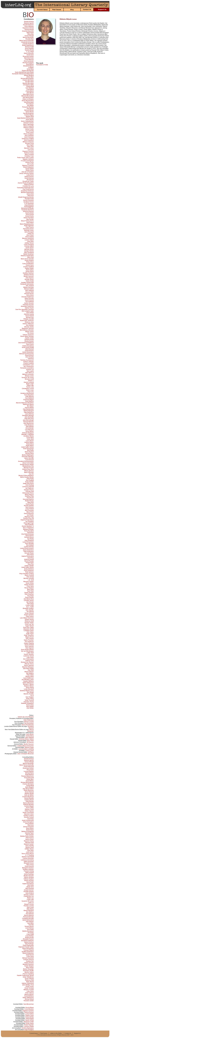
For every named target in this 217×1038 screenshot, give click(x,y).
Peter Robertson (29, 551)
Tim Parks (31, 932)
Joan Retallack (29, 540)
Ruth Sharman (29, 594)
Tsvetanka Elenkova (27, 210)
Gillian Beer (30, 77)
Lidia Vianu (30, 657)
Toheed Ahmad (29, 29)
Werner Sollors (29, 972)
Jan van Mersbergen (27, 651)
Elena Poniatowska (28, 725)
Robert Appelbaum (28, 45)
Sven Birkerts (30, 88)
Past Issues (43, 1033)
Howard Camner (29, 123)
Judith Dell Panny (28, 483)
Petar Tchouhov (29, 635)
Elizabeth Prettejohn (27, 940)
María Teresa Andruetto (26, 40)
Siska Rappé (30, 1018)
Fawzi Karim (30, 344)
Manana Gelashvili (28, 238)
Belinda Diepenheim (27, 192)
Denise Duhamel (28, 200)
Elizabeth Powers (28, 939)
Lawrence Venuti (28, 656)
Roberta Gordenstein (27, 255)
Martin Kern (30, 887)
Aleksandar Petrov (28, 493)
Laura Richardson (28, 542)
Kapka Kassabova (28, 346)
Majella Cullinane (28, 159)
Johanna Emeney (28, 211)
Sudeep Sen (30, 961)
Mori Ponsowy (29, 510)
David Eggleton (29, 206)
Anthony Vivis (29, 660)
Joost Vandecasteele (27, 649)
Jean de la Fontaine (27, 172)
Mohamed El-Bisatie (27, 208)
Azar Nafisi (30, 929)
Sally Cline (30, 146)
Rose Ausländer (29, 61)
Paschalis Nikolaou (28, 456)
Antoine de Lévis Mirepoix (26, 717)
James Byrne (30, 119)
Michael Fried (29, 842)
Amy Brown (30, 108)
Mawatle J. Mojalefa (27, 434)
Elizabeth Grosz (29, 863)
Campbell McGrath (28, 918)
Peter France (30, 227)
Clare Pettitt (30, 934)
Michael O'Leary (29, 467)
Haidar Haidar (29, 268)
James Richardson (28, 948)
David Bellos (30, 781)
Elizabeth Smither (28, 608)
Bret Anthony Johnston (27, 330)
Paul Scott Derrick (28, 189)
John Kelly (30, 885)
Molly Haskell (29, 872)
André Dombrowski (28, 820)
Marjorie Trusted (29, 989)
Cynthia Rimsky (29, 547)
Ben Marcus (30, 912)
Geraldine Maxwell (28, 415)
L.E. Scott (31, 580)
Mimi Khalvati (29, 349)
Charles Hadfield (28, 267)
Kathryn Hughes (29, 879)
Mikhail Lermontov (28, 374)
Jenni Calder (30, 808)
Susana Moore (29, 926)
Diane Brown (30, 112)
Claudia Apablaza (28, 44)
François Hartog (29, 871)
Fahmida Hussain (28, 305)
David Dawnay (29, 178)
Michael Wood (29, 999)
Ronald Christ (29, 143)
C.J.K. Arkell (30, 51)
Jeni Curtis (30, 164)
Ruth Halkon (30, 270)
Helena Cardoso (29, 127)
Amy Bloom (30, 93)
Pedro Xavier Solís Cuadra (25, 157)
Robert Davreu (29, 176)
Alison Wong (30, 687)
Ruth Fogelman (29, 225)
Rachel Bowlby (29, 798)
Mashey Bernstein (28, 83)
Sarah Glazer (30, 248)
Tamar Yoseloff (29, 700)
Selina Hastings (29, 874)
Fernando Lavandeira (27, 368)
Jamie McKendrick (28, 920)
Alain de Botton (29, 795)
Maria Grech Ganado (27, 259)
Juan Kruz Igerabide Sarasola (24, 309)
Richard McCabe (28, 917)
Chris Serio (30, 586)
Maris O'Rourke (29, 472)
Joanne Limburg (29, 382)
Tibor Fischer (30, 834)
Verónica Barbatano (27, 1028)
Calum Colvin (29, 750)
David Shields (29, 597)
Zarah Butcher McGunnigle (25, 118)
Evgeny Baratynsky (28, 70)
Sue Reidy (30, 539)
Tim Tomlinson (29, 641)
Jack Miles (30, 923)
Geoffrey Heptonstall (27, 282)
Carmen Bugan (29, 115)
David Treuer (30, 986)
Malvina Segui (29, 747)
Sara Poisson (29, 507)
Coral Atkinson (29, 59)
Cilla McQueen (29, 425)
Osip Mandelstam (28, 409)
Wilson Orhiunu (29, 471)
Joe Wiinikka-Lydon (28, 679)
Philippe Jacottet (29, 319)
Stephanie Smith (29, 1022)
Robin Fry (31, 233)
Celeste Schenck (28, 959)
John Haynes (30, 278)
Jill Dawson (30, 180)
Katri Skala (30, 603)
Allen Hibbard (29, 290)
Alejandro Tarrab (28, 629)
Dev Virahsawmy (28, 659)
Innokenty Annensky (27, 42)
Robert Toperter (29, 1025)
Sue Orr (31, 474)
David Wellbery (29, 996)
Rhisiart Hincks (29, 293)
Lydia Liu (31, 902)
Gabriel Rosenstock (28, 556)
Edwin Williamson (28, 683)
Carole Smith (30, 605)
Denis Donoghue (28, 822)
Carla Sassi (30, 956)
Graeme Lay (30, 369)
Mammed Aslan (29, 58)
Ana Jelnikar (30, 325)
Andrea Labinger (28, 361)
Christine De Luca (28, 186)
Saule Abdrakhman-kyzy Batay (24, 72)
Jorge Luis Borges (28, 99)
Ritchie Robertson (28, 953)
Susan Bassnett (29, 777)
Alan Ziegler (30, 706)
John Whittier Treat (28, 985)
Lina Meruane (29, 429)
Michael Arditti (29, 47)
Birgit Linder (30, 384)
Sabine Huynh (29, 308)
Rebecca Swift (29, 621)
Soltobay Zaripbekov (27, 703)
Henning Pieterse (28, 499)
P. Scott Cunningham (27, 161)
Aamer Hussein (29, 303)
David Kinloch (29, 355)
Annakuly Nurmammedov (26, 461)
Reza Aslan (30, 770)
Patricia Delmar (29, 184)
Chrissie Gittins (29, 246)
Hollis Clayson (29, 811)
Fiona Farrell (30, 214)
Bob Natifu (30, 450)
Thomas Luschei (29, 906)
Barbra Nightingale (28, 455)
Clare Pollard (30, 509)
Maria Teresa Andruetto (26, 765)
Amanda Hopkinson (27, 297)
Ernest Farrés (29, 216)
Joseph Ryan (30, 562)
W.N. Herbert (30, 286)
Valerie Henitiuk (29, 877)
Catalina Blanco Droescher (25, 746)
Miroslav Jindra (29, 327)
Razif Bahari (30, 64)
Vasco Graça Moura (28, 853)
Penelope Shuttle (28, 970)
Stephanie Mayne (28, 404)
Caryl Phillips (30, 936)
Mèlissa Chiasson (28, 142)
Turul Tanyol (29, 626)
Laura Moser (30, 441)
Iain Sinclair (30, 602)
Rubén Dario (30, 170)
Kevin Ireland (30, 316)
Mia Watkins (30, 673)
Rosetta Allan (30, 39)
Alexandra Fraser (28, 229)
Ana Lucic (31, 392)
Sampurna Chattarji (28, 138)
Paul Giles (30, 241)
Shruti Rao (30, 532)
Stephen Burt (30, 116)
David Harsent (29, 866)
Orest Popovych (29, 513)
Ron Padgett (30, 480)
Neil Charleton (29, 135)
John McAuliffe (29, 417)
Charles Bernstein (28, 80)
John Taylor (30, 632)
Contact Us (67, 1033)
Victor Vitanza (29, 993)
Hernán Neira (29, 453)
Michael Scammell (28, 958)
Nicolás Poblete (29, 505)
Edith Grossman (29, 861)
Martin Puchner (29, 942)
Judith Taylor (30, 634)
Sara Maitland (29, 398)
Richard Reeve (29, 537)
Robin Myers (30, 445)
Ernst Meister (30, 428)
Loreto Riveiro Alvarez (27, 548)
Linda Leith (30, 899)
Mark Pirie (30, 502)
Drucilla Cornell (29, 817)
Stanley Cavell (29, 809)
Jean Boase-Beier (28, 97)
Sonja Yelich (30, 698)
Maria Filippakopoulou (27, 224)
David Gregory (29, 260)
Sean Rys (31, 564)
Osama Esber (29, 213)
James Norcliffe (29, 458)
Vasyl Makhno (29, 401)
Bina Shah (30, 589)
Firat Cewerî (30, 132)
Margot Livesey (29, 904)
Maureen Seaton (28, 581)
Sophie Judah (29, 338)
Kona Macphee (29, 395)
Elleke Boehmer (29, 790)
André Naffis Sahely (27, 567)
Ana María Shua (29, 599)
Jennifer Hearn (29, 279)
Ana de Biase (29, 1007)
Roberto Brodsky (28, 804)
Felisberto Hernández (27, 284)
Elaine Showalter (28, 969)
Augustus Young (29, 702)
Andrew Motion (29, 442)
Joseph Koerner (29, 890)
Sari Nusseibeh (29, 723)
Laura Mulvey (29, 928)
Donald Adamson (28, 25)
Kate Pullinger (29, 524)
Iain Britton (30, 105)
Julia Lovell (30, 907)
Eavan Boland (29, 792)
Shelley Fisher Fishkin (27, 836)
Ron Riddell (30, 545)
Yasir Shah (30, 591)
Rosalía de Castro (28, 181)
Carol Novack (29, 460)
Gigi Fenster (30, 219)
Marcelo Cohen (29, 148)
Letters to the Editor (56, 1033)
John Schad (30, 577)
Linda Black (30, 89)
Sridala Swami (29, 619)
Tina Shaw (30, 596)
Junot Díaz (30, 819)
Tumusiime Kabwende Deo (25, 187)
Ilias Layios (30, 371)
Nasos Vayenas (29, 665)
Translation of (42, 65)
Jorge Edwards (29, 205)
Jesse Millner (30, 431)
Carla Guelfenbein (28, 263)
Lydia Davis (30, 175)
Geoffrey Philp (29, 496)
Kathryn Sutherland (28, 983)
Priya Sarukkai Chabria (26, 573)
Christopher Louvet (28, 388)
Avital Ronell (30, 955)
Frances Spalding (28, 974)
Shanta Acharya (29, 21)
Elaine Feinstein (29, 218)
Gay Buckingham (28, 113)
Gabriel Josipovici (28, 335)
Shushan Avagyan (28, 62)
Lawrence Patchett (28, 486)
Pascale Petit (30, 491)
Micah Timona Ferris (27, 221)
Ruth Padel (30, 479)
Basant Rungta (29, 561)
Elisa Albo (31, 34)
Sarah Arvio (30, 55)
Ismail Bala (30, 69)
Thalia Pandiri (29, 482)
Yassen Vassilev (29, 654)
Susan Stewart (29, 613)
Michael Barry (29, 773)
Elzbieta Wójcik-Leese (27, 690)
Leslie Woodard (29, 689)
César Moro (30, 437)
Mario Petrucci (29, 494)
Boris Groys (30, 864)
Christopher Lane (28, 365)
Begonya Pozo (29, 516)
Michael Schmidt (29, 578)
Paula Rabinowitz (28, 945)
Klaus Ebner (30, 828)
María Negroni (29, 452)
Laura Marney (29, 414)
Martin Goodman (28, 254)
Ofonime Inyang (29, 314)
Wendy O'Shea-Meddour (26, 475)
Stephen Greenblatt (28, 857)
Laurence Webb (29, 1026)
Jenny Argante (29, 48)
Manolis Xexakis (29, 694)
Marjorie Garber (29, 844)
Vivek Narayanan (28, 448)
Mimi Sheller (30, 967)
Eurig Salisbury (29, 569)
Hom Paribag (30, 485)
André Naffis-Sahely (27, 447)
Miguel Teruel (29, 637)
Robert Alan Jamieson (27, 320)
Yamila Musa (30, 736)
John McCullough (28, 420)
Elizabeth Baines (28, 66)
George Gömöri (29, 251)
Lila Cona (31, 149)
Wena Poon (30, 512)
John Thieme (30, 638)
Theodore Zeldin (29, 1001)
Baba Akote (30, 32)
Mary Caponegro (28, 124)
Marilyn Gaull (30, 847)
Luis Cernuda (29, 131)
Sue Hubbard (29, 301)
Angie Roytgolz (29, 1029)
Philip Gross (30, 262)
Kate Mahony (30, 396)
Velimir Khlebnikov (28, 352)
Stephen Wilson (29, 686)
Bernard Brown (29, 110)
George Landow (29, 895)
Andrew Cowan (29, 153)
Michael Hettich (29, 289)
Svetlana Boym (29, 800)
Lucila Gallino (29, 1014)
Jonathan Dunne (28, 202)
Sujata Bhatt (30, 86)
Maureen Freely (29, 841)
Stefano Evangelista (27, 831)
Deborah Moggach (28, 433)
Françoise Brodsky (28, 107)
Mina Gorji (30, 257)
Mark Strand (30, 982)
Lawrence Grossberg (27, 860)
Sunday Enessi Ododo (27, 464)
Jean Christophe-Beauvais (25, 754)
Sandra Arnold (29, 50)
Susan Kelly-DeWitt (28, 347)
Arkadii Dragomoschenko (26, 197)
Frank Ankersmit (29, 766)
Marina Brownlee (28, 803)
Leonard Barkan (29, 771)
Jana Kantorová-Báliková (26, 342)
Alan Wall (31, 670)
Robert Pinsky (29, 501)
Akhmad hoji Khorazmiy (26, 354)
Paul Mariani (30, 914)
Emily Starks (30, 1023)
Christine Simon (29, 600)
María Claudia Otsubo (27, 477)
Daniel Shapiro (29, 592)
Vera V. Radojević (28, 528)
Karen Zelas (30, 705)
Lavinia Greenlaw (28, 858)
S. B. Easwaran (29, 203)
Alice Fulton (30, 235)
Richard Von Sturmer (27, 662)
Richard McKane (28, 422)
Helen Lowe (30, 390)
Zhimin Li (31, 380)
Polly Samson (29, 572)
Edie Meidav (30, 426)
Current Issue (33, 1033)
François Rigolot (29, 950)
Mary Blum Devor (28, 94)
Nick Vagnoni (30, 648)
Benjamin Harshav (28, 868)
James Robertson (28, 550)
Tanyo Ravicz (29, 535)
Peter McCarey (29, 418)
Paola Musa (30, 444)
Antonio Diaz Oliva (28, 469)
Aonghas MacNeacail (27, 393)
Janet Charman (29, 137)
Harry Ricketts (29, 543)
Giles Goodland (29, 252)
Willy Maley (30, 909)
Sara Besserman (28, 1004)
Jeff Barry (31, 752)
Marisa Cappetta (29, 126)
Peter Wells (30, 675)
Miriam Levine (29, 376)
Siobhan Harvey (29, 274)
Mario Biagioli (29, 787)
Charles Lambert (28, 363)
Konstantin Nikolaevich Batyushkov (23, 74)
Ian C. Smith (30, 607)
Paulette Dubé (29, 199)
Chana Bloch (30, 91)
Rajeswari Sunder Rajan (26, 947)
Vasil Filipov (30, 222)
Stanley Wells (29, 676)
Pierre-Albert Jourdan (27, 336)
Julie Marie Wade (28, 668)
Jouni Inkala (30, 312)
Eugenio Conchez (28, 151)
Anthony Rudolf (29, 559)
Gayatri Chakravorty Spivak (25, 975)
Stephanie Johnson (28, 328)
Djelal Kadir (30, 882)
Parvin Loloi (30, 387)
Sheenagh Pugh (29, 523)
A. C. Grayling (29, 855)
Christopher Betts (28, 85)
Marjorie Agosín (29, 23)
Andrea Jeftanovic (28, 323)
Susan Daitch (29, 168)
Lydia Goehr (30, 852)
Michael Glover (29, 249)
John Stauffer (30, 610)
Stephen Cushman (28, 165)
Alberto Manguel (29, 410)
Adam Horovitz (29, 298)
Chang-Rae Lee (29, 896)
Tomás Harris (30, 271)
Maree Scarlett (29, 575)
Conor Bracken (29, 1009)
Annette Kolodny (29, 891)
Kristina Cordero (29, 815)
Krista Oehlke (29, 1017)
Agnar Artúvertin (29, 53)
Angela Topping (29, 643)
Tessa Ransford (29, 531)
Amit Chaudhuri (29, 140)
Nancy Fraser (29, 839)
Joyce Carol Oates (28, 463)
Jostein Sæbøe (29, 566)
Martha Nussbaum (28, 931)
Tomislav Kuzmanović (27, 360)
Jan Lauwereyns (29, 366)
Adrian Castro (29, 129)
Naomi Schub (29, 1020)
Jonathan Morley (28, 436)
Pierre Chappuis (29, 134)
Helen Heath (30, 281)
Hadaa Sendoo (29, 584)
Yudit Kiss (31, 358)
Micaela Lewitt (29, 379)
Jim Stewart (30, 611)
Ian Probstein (30, 521)
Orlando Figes (29, 833)
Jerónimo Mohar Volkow (26, 739)
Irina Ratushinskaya (27, 534)
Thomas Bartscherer (27, 776)
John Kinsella (29, 357)
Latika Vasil (30, 653)
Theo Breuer (30, 104)
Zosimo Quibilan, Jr (28, 526)
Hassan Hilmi (29, 292)
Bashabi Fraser (29, 230)
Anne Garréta (29, 845)
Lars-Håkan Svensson (27, 618)
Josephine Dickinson (27, 191)
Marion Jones (29, 331)
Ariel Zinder (30, 708)
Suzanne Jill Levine (28, 377)
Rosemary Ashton (28, 56)
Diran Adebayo (29, 26)
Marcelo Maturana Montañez (25, 403)
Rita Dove (31, 195)
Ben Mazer (30, 406)
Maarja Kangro (29, 341)
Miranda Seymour (28, 964)
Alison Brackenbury (28, 100)
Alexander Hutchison (27, 306)
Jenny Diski (30, 194)
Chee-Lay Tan (29, 624)
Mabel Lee (30, 898)
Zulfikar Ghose (29, 243)
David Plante (30, 504)
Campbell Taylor (29, 630)
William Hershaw (28, 287)
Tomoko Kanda (29, 339)
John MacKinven (28, 423)
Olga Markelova (29, 412)
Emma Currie (30, 162)
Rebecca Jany (29, 322)
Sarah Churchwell (28, 812)
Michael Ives (30, 317)
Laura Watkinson (28, 678)
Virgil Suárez (30, 616)
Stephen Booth (29, 793)
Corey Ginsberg (29, 244)
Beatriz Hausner (29, 276)
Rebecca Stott (29, 980)
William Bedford (29, 75)
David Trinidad (29, 645)
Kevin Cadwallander (27, 121)
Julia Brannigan (29, 102)
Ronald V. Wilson (28, 684)
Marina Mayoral (29, 915)
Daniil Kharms (29, 350)
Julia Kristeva (29, 893)
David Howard (29, 300)
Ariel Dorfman (29, 823)
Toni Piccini (30, 497)
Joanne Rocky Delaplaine (26, 183)
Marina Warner (29, 671)
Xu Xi (32, 695)
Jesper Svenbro (29, 615)
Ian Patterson (30, 488)
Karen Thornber (29, 640)
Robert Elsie (30, 830)
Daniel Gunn (30, 265)
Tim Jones (30, 333)
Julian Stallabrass (28, 977)
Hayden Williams (28, 681)
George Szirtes (29, 622)
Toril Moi (31, 925)
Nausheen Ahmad (28, 28)
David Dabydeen (28, 167)
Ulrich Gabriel (29, 236)
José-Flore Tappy (28, 627)
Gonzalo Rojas (29, 553)
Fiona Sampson (29, 570)
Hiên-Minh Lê (29, 373)
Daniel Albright (29, 36)
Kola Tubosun (29, 646)
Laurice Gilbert (29, 240)
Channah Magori (28, 399)
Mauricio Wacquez (28, 667)
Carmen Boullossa (28, 796)
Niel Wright (30, 692)
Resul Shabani (29, 588)
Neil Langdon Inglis (28, 311)
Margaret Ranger (28, 529)
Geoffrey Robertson (28, 951)
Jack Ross (30, 558)
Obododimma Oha (28, 466)
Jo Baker (31, 67)
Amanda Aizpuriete (28, 31)
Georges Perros (29, 490)
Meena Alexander (28, 37)
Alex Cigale (30, 145)
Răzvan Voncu (29, 664)
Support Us (77, 1033)
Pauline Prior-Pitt (28, 518)
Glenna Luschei (29, 721)
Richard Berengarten (27, 78)
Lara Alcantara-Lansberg (26, 749)
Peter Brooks (30, 801)
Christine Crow (29, 156)
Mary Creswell (29, 154)
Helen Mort (30, 439)
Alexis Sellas (30, 583)
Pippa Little (30, 385)
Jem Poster (30, 515)
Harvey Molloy (29, 407)
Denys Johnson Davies (26, 173)
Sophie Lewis (29, 1015)
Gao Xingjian (30, 697)
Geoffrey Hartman (28, 273)
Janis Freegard (29, 232)
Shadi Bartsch (29, 774)
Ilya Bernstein (29, 81)
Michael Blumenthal (27, 96)
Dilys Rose (30, 554)
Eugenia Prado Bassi (27, 520)
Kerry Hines (30, 295)
